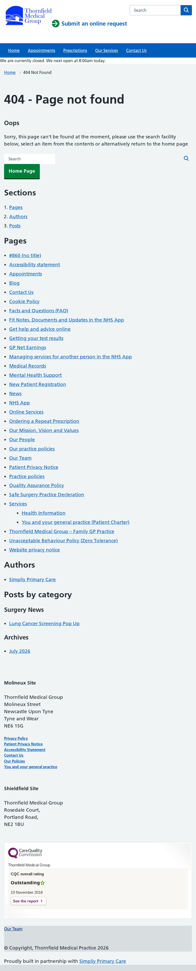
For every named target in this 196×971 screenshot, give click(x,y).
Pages (15, 207)
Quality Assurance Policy (36, 485)
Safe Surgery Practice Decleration (46, 495)
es (23, 761)
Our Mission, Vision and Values (44, 430)
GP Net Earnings (27, 347)
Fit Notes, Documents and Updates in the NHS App (66, 320)
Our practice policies (32, 449)
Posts (14, 226)
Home (14, 50)
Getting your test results (36, 338)
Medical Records (27, 366)
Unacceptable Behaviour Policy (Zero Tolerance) (63, 541)
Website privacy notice (34, 550)
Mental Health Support (35, 375)
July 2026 (19, 651)
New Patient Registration (37, 384)
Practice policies (26, 476)
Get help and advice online (40, 329)
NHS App (19, 403)
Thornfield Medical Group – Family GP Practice (61, 531)
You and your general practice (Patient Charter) (75, 522)
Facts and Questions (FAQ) (38, 311)
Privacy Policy (16, 738)
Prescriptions (75, 50)
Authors (18, 216)
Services (18, 504)
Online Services (26, 412)
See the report (25, 901)
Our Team (20, 458)
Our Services (106, 50)
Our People (22, 440)
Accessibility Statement (24, 749)
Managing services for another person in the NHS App (70, 357)
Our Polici (12, 761)
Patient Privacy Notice (33, 467)
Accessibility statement (34, 265)
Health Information (44, 513)
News (15, 393)
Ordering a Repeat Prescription (44, 421)
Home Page (22, 171)
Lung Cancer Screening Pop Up (44, 623)
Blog (14, 283)
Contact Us (136, 50)
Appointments (41, 50)
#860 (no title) (25, 255)
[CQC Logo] (25, 857)
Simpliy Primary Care (32, 579)
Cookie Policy (24, 301)
